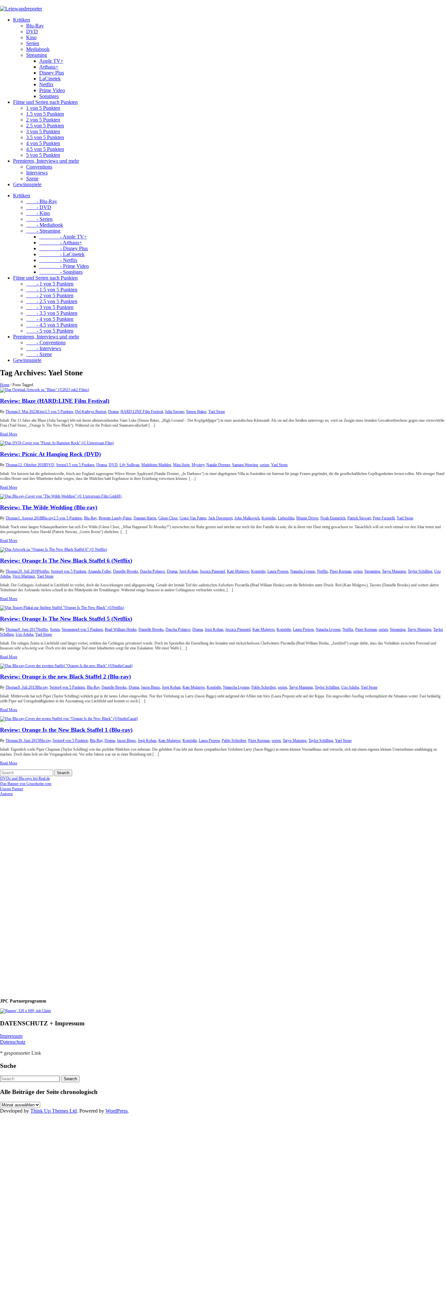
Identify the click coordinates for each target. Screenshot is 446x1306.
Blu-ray (48, 518)
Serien (32, 43)
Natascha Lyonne (236, 687)
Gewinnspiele (27, 184)
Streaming (36, 55)
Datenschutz (12, 1042)
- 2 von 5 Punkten (49, 295)
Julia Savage (174, 411)
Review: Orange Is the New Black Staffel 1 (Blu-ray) (66, 729)
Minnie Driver (307, 518)
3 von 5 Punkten (43, 131)
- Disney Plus (63, 248)
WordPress (116, 1111)
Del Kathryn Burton (90, 411)
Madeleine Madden (156, 465)
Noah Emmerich (332, 518)
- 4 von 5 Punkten (49, 319)
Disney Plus (51, 72)
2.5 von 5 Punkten (45, 125)
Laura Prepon (277, 571)
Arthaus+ (48, 67)
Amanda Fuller (99, 571)
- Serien (39, 219)
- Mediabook (44, 225)
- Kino (38, 213)
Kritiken (21, 20)
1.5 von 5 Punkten (45, 114)
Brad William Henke (120, 629)
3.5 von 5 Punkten (45, 137)
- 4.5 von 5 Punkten (51, 325)
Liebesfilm (286, 518)
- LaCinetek (62, 254)
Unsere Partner (11, 789)
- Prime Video (64, 266)
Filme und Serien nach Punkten (45, 102)
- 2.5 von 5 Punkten (51, 301)
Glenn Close (168, 518)
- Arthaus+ (60, 242)
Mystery (198, 465)
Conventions (39, 167)
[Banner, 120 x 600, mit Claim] (25, 1010)
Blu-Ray (35, 25)
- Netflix (58, 260)
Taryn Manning (394, 571)
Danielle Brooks (125, 571)
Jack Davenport (220, 518)
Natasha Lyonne (302, 571)
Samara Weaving (245, 465)
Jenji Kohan (188, 571)
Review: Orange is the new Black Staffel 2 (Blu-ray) (65, 676)
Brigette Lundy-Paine (115, 518)
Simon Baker (196, 411)
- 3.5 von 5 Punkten (51, 313)
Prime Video (52, 90)
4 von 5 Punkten (43, 143)
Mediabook (38, 49)
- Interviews (43, 348)
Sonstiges (49, 96)
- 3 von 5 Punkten (49, 307)
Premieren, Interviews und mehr (46, 161)
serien (264, 465)
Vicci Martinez (23, 576)
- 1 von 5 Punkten (49, 283)
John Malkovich (247, 518)
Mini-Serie (181, 465)
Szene (32, 178)
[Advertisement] (42, 894)
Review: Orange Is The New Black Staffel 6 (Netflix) (66, 560)
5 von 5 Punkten (43, 155)
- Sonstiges (61, 272)
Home (4, 385)
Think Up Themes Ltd (53, 1111)
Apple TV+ (51, 61)
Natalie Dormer (218, 465)
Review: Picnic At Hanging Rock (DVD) (50, 454)
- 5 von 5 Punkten (49, 331)
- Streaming (43, 231)
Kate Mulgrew (238, 571)
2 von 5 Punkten (43, 119)
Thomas (12, 411)
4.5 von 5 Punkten (45, 149)
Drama (113, 411)
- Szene (39, 354)
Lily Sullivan (129, 465)
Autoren (6, 794)
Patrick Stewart (359, 518)
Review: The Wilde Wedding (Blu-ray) (48, 507)
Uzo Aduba (24, 634)
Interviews (37, 172)
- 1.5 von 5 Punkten (51, 289)
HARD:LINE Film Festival (141, 411)
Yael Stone (216, 411)
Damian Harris (145, 518)
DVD (32, 31)
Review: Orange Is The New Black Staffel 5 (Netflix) (66, 618)
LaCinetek (50, 78)
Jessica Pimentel (212, 571)
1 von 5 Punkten (43, 108)
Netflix (46, 84)
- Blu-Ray (41, 201)
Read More (8, 434)
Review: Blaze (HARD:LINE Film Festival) (54, 401)
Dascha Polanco (152, 571)
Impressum (11, 1036)
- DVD (38, 207)
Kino (31, 37)
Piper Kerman (340, 571)
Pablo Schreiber (263, 687)
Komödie (269, 518)
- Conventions (46, 342)
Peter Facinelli (384, 518)
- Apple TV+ (63, 236)
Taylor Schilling (420, 571)
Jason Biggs (150, 687)
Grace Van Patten (193, 518)
